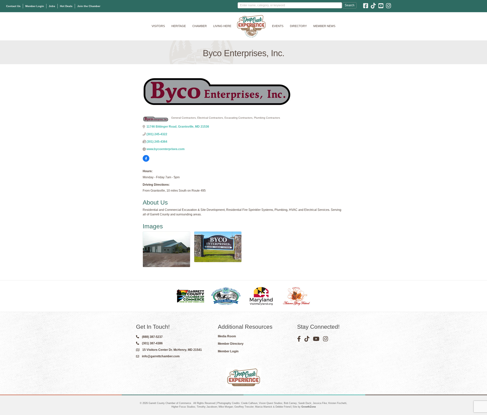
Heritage (178, 26)
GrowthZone (308, 406)
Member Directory (231, 343)
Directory (298, 26)
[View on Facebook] (146, 160)
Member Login (34, 6)
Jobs (52, 6)
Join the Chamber (88, 6)
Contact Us (13, 6)
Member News (324, 26)
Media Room (227, 336)
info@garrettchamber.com (161, 356)
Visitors (158, 26)
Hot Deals (66, 6)
